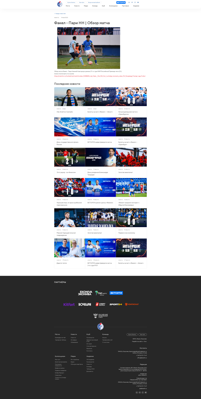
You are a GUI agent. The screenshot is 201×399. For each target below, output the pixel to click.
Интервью (74, 340)
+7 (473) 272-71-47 (141, 355)
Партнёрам (125, 6)
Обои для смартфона (77, 364)
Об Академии (90, 359)
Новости (76, 6)
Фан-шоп (57, 359)
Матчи (68, 6)
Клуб (103, 6)
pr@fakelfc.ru (143, 388)
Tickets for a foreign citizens (60, 378)
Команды (89, 366)
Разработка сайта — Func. (139, 341)
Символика (58, 375)
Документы (90, 371)
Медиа (86, 6)
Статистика (105, 342)
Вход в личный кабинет (94, 2)
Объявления (74, 342)
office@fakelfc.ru (142, 358)
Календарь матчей (60, 337)
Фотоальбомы (75, 359)
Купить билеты (71, 2)
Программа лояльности (58, 365)
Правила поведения (60, 370)
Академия (136, 6)
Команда (95, 6)
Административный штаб (92, 340)
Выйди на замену (59, 368)
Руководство (90, 337)
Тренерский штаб (107, 340)
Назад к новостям (60, 13)
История (89, 344)
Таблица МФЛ (91, 369)
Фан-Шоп (81, 2)
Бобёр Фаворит (59, 373)
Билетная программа (61, 362)
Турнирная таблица (60, 340)
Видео (72, 362)
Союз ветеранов (91, 346)
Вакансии (89, 348)
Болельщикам (113, 6)
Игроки (104, 337)
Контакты (89, 351)
